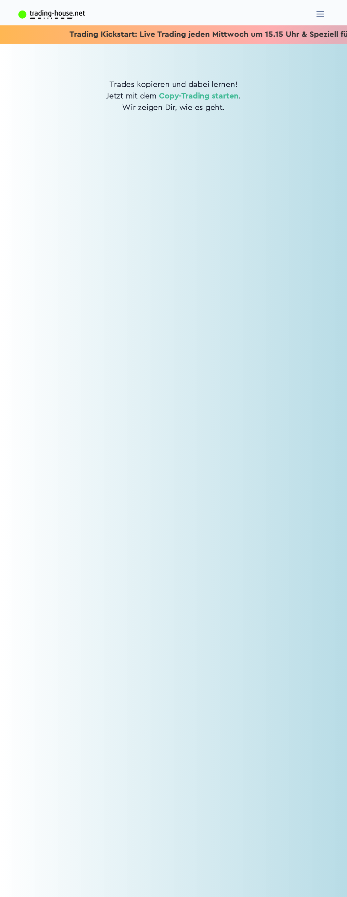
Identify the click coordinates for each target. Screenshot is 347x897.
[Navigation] (320, 14)
